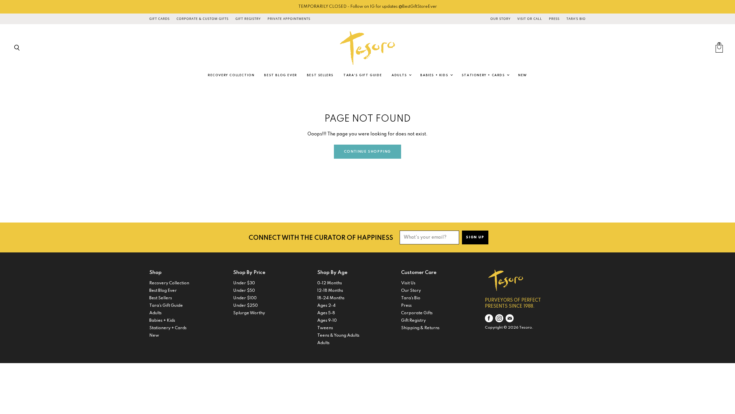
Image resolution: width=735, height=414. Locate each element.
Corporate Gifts (417, 313)
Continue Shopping (367, 152)
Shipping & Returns (420, 328)
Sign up (475, 237)
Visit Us (408, 283)
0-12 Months (329, 283)
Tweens (325, 328)
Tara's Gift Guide (362, 75)
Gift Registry (248, 19)
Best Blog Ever (280, 75)
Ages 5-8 (326, 313)
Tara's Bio (576, 19)
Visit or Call (529, 19)
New (522, 75)
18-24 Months (331, 298)
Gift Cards (159, 19)
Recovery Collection (231, 75)
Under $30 (244, 283)
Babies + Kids (434, 75)
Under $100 (245, 298)
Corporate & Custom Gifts (203, 19)
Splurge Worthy (249, 313)
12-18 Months (330, 291)
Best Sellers (320, 75)
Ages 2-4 (326, 306)
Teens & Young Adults (338, 336)
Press (554, 19)
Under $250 (245, 306)
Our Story (500, 19)
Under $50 (244, 291)
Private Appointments (289, 19)
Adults (400, 75)
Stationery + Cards (484, 75)
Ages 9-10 (327, 321)
